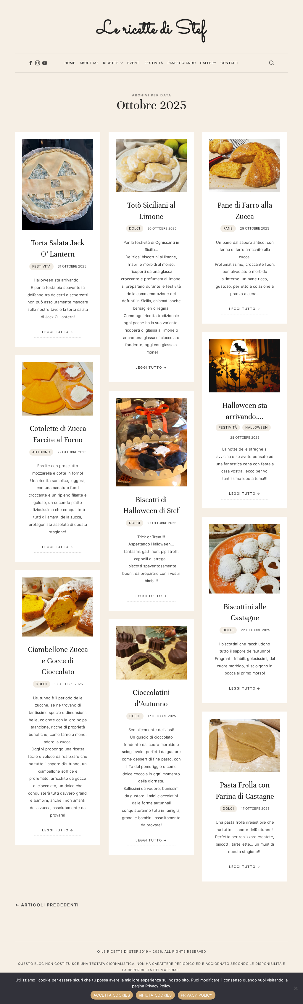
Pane (228, 228)
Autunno (41, 452)
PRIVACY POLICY (197, 995)
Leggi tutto (55, 332)
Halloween (256, 427)
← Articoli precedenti (47, 904)
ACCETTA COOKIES (112, 995)
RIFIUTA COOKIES (155, 995)
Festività (41, 266)
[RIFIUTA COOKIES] (296, 988)
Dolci (134, 228)
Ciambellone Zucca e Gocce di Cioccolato (58, 661)
